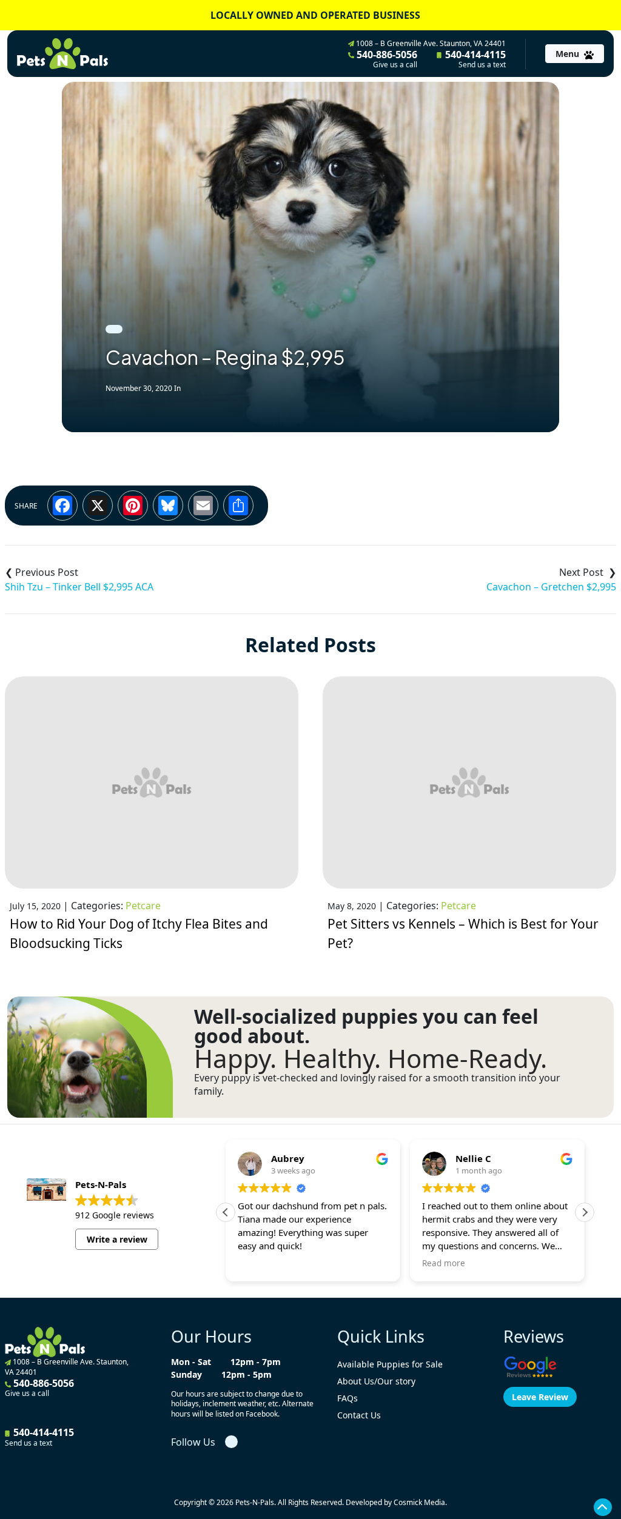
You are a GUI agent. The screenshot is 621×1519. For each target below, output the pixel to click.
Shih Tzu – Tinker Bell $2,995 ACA (79, 586)
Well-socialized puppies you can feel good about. (366, 1026)
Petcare (143, 905)
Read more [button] (443, 1263)
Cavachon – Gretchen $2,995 (551, 586)
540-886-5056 (385, 59)
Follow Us (193, 1442)
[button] (585, 1212)
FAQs (347, 1398)
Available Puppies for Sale (390, 1364)
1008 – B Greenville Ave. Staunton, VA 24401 (430, 43)
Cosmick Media (419, 1502)
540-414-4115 (474, 59)
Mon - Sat (191, 1361)
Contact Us (359, 1415)
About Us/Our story (376, 1381)
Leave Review (540, 1397)
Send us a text (482, 65)
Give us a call (395, 65)
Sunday (186, 1374)
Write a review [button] (117, 1239)
